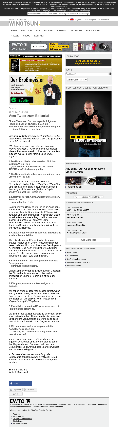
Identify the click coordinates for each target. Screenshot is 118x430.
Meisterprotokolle (74, 266)
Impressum (62, 404)
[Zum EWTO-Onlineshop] (59, 46)
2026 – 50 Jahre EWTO (78, 210)
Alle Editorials (88, 240)
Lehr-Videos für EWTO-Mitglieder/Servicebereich (88, 62)
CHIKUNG (62, 30)
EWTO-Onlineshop (20, 424)
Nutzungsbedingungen (76, 404)
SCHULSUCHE (93, 30)
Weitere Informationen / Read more (42, 14)
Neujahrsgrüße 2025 (77, 233)
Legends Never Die (76, 225)
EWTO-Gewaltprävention (22, 419)
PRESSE (15, 36)
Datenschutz (92, 404)
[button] (20, 383)
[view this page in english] (76, 20)
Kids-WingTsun (18, 416)
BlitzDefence (18, 421)
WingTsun (16, 414)
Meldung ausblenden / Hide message (74, 14)
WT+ (38, 30)
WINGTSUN (26, 30)
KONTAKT (39, 36)
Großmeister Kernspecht (76, 259)
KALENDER (76, 30)
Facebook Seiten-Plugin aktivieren (88, 197)
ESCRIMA (48, 30)
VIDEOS (26, 36)
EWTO (14, 30)
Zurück (15, 394)
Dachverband (72, 256)
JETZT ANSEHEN (75, 187)
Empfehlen (17, 390)
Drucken (30, 390)
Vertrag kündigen (56, 406)
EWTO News (72, 252)
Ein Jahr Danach (75, 217)
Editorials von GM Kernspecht (78, 262)
